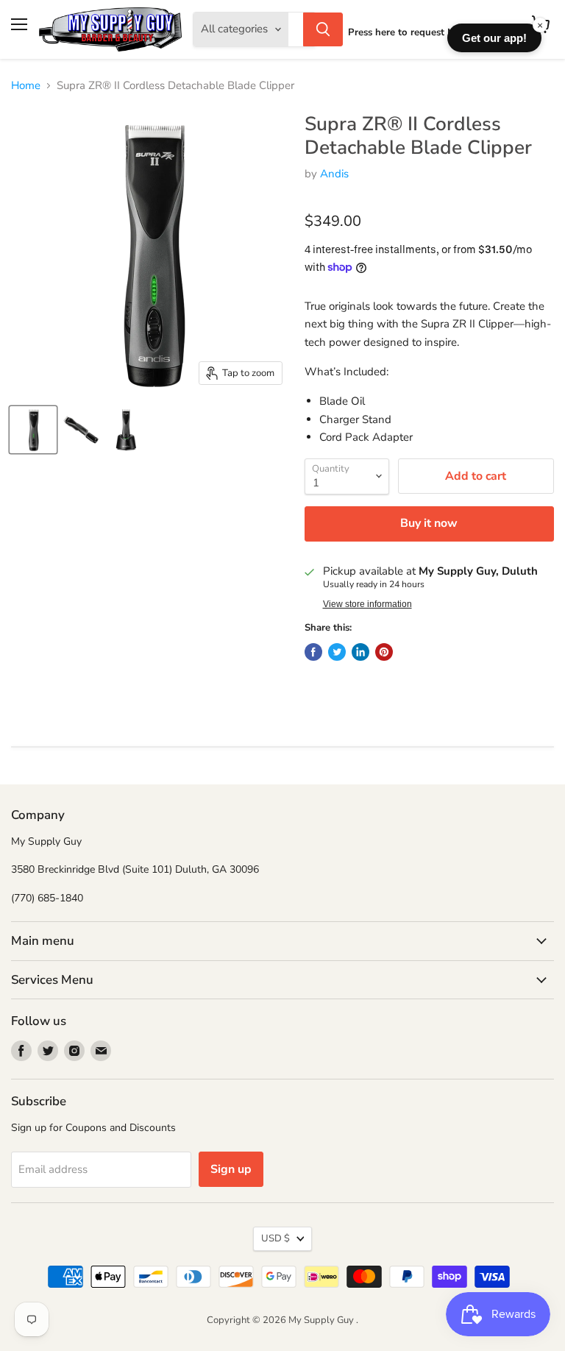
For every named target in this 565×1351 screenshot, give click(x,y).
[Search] (323, 29)
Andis (334, 173)
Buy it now (429, 523)
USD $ (275, 1238)
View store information (367, 604)
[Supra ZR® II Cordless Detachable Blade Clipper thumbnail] (33, 429)
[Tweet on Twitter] (337, 652)
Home (25, 85)
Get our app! (494, 38)
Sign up (231, 1169)
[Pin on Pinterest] (384, 652)
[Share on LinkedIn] (360, 652)
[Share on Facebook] (313, 652)
